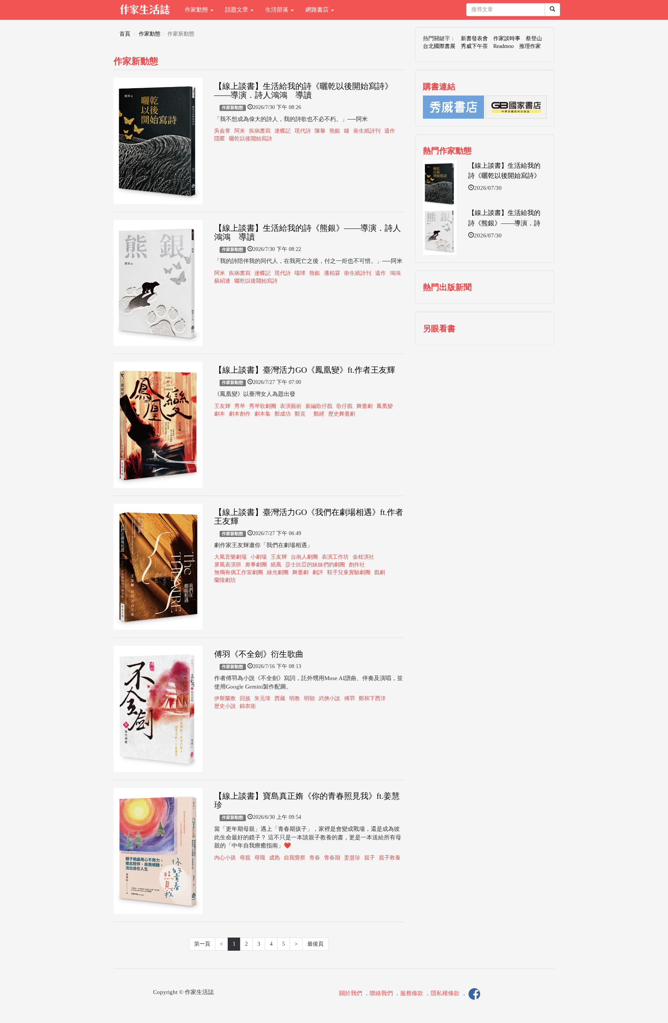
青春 (314, 858)
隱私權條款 (445, 994)
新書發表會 (474, 38)
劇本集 (262, 414)
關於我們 (350, 994)
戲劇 (379, 572)
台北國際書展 (439, 46)
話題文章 (237, 10)
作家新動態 (232, 108)
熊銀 (334, 131)
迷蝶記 (282, 131)
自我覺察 (294, 858)
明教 (294, 698)
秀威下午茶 (474, 46)
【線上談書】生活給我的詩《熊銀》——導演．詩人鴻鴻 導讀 (307, 232)
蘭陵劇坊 (225, 580)
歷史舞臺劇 (341, 414)
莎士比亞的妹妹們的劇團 (315, 565)
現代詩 (303, 131)
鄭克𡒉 (302, 414)
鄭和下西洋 (372, 698)
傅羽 (349, 698)
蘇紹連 (222, 281)
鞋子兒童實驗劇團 (348, 572)
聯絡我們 (381, 994)
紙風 (276, 565)
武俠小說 (329, 698)
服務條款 (411, 994)
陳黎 (320, 131)
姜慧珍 (352, 858)
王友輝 (222, 406)
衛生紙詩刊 (366, 131)
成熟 (274, 858)
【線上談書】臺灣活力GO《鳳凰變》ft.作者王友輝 (304, 370)
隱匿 (219, 139)
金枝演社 (363, 557)
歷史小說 (225, 706)
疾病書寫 (260, 131)
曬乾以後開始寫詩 (250, 139)
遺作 (389, 131)
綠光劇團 (277, 572)
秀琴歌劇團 (262, 406)
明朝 (309, 698)
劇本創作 (239, 414)
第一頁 (202, 944)
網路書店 (317, 10)
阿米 (239, 131)
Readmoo (503, 46)
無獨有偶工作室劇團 (238, 572)
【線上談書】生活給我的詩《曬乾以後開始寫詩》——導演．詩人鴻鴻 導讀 (303, 91)
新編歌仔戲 (318, 406)
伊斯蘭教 (225, 698)
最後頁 (315, 944)
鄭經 (319, 414)
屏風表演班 (227, 565)
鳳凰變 (385, 406)
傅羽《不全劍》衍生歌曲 (258, 654)
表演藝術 (291, 406)
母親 (245, 858)
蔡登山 (534, 38)
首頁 (124, 34)
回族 (245, 698)
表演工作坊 (335, 557)
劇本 (219, 414)
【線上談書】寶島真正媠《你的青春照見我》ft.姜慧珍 (307, 800)
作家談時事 (506, 38)
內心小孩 (225, 858)
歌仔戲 (344, 406)
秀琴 (239, 406)
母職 (259, 858)
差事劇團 (256, 565)
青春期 (332, 858)
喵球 (300, 273)
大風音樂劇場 (230, 557)
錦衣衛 (248, 706)
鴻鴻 (395, 273)
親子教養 (389, 858)
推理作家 (530, 46)
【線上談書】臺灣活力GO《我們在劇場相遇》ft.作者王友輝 (308, 517)
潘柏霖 (332, 273)
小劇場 (258, 557)
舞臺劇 (364, 406)
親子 (369, 858)
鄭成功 (282, 414)
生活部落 (277, 10)
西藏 (279, 698)
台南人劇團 (304, 557)
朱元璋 (262, 698)
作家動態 (197, 10)
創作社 (357, 565)
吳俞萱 (222, 131)
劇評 (317, 572)
